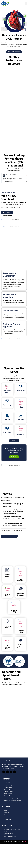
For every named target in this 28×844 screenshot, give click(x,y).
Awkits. (24, 841)
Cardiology (20, 419)
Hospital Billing (7, 595)
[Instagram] (10, 772)
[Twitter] (14, 772)
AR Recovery (20, 580)
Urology (7, 419)
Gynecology (7, 405)
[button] (26, 3)
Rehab (21, 407)
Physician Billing (7, 627)
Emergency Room (7, 391)
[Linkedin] (7, 772)
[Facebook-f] (3, 772)
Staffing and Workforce (20, 646)
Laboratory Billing (20, 631)
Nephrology (7, 432)
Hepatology (21, 434)
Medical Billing (7, 575)
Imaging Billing (14, 611)
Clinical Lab (20, 390)
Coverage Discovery (20, 594)
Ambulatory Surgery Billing (7, 647)
